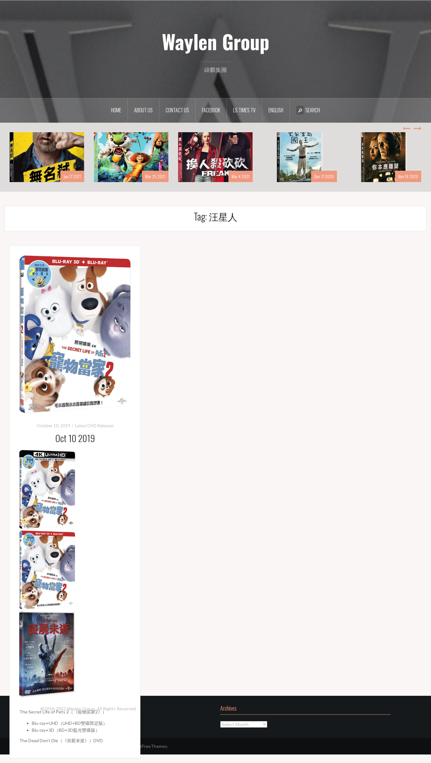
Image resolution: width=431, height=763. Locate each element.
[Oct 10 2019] (75, 333)
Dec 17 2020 (324, 176)
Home (116, 110)
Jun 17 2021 (72, 176)
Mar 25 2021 (155, 176)
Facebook (211, 110)
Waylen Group (215, 41)
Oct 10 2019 (75, 438)
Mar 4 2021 (241, 176)
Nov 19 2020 (408, 176)
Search (312, 110)
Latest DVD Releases (94, 425)
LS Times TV (244, 110)
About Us (143, 110)
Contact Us (177, 110)
